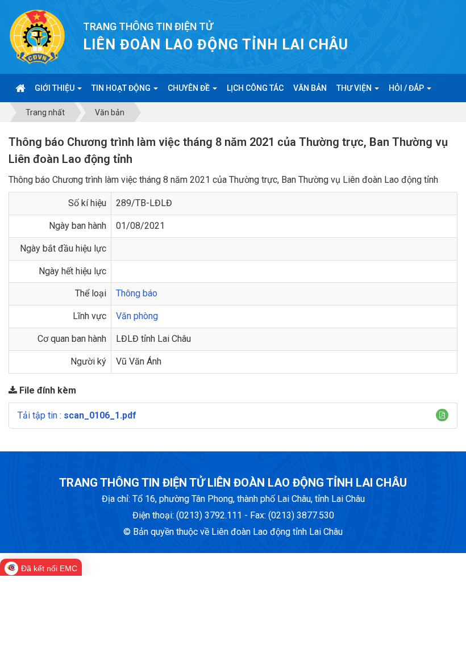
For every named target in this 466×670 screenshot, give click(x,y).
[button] (442, 415)
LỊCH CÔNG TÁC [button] (255, 88)
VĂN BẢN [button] (310, 88)
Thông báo (136, 293)
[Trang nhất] (20, 88)
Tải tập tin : (77, 415)
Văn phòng (137, 316)
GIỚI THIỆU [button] (55, 88)
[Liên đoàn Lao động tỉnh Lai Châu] (37, 36)
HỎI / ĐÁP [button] (407, 88)
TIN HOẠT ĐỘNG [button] (121, 88)
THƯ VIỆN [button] (354, 88)
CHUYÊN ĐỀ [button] (189, 88)
